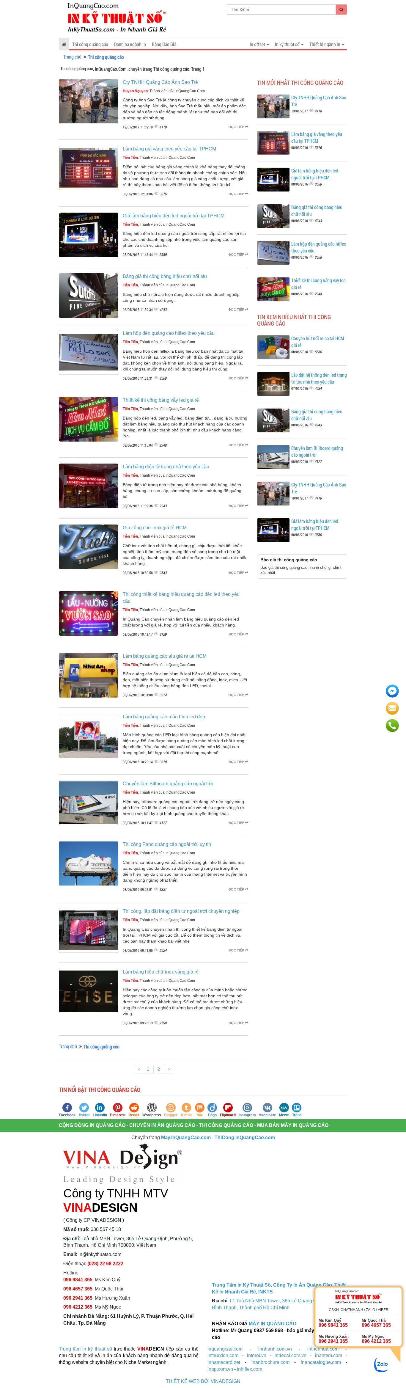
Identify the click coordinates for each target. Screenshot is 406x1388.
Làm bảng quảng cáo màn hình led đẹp (164, 716)
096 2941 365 (77, 1298)
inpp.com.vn (220, 1369)
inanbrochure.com (270, 1362)
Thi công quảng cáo (90, 44)
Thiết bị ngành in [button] (325, 44)
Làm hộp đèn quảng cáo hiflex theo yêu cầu (169, 333)
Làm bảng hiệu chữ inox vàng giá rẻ (161, 971)
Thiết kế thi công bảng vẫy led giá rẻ (161, 400)
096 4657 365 (78, 1288)
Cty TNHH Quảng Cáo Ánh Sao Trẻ (160, 82)
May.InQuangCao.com (186, 1137)
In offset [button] (258, 44)
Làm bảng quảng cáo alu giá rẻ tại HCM (165, 656)
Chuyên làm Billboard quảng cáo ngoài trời (168, 783)
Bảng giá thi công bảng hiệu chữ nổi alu (165, 276)
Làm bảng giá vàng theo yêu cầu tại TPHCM (169, 148)
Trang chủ (72, 57)
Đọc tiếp (237, 127)
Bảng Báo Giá (164, 44)
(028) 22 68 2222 (105, 1263)
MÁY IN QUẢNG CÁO (272, 1323)
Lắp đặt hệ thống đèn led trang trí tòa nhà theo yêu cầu (319, 378)
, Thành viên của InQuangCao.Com (164, 91)
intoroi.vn (256, 1355)
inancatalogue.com (321, 1362)
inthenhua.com (323, 1348)
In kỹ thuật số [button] (287, 44)
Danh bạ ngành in (130, 44)
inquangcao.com (225, 1348)
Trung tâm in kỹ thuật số (85, 1348)
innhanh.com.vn (275, 1348)
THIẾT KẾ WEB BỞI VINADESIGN (203, 1381)
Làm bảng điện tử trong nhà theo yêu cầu (166, 466)
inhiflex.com (249, 1369)
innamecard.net (223, 1362)
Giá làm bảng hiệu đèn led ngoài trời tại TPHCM (173, 215)
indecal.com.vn (290, 1355)
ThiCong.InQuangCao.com (245, 1137)
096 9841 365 (77, 1279)
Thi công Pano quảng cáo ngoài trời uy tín (167, 844)
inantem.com (328, 1355)
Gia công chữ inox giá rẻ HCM (155, 527)
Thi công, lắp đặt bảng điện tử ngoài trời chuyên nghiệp (181, 911)
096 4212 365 (77, 1307)
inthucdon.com (222, 1355)
